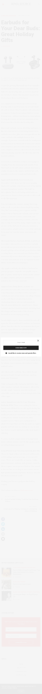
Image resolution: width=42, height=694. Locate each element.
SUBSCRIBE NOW (21, 348)
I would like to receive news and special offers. (22, 353)
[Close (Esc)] (38, 341)
